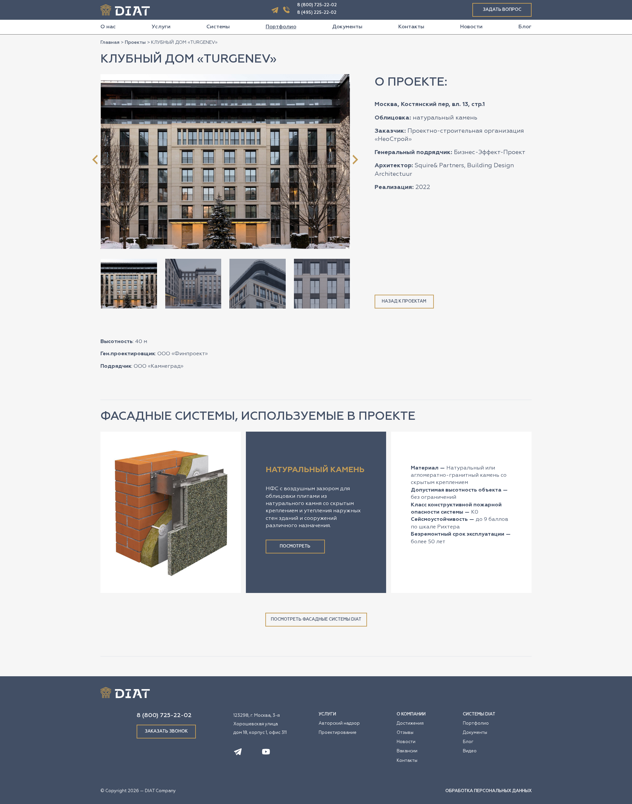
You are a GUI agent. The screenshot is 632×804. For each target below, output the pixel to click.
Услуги (161, 27)
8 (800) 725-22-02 (317, 5)
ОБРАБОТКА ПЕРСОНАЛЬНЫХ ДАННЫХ (488, 791)
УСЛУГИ (327, 714)
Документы (347, 27)
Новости (471, 27)
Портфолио (281, 27)
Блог (525, 27)
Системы (218, 27)
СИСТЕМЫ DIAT (479, 714)
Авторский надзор (339, 723)
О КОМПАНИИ (411, 714)
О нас (108, 27)
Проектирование (337, 733)
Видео (470, 751)
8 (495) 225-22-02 (316, 13)
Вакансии (407, 751)
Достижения (410, 723)
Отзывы (405, 733)
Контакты (411, 27)
